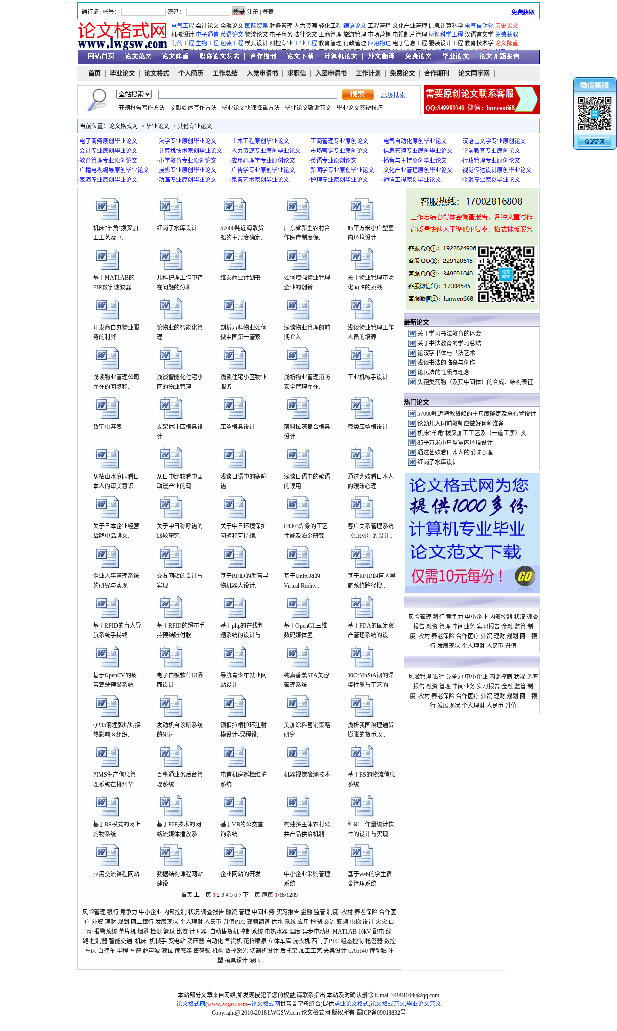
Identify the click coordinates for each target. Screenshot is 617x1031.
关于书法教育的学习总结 (449, 343)
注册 (252, 12)
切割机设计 (264, 951)
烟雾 (143, 931)
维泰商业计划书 (240, 278)
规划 (123, 922)
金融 (306, 912)
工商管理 (330, 34)
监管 (319, 912)
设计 (368, 922)
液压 (255, 960)
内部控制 (175, 912)
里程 (122, 951)
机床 (141, 941)
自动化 (214, 941)
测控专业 (281, 43)
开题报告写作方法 (142, 108)
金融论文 (231, 26)
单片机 (127, 931)
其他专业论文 (194, 126)
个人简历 (190, 73)
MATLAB (345, 931)
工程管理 (379, 26)
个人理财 (191, 922)
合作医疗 (467, 636)
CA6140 (358, 951)
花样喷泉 (255, 941)
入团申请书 (331, 73)
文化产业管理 (409, 26)
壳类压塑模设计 (368, 427)
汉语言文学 (479, 34)
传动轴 (378, 951)
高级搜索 (393, 95)
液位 (167, 951)
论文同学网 (474, 73)
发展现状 (166, 922)
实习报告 (287, 912)
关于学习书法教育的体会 (449, 333)
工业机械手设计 (368, 377)
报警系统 (105, 931)
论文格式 (156, 73)
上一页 (202, 895)
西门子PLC (325, 941)
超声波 (151, 951)
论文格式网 (123, 126)
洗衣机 (301, 941)
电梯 (355, 922)
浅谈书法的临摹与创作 (446, 362)
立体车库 (279, 941)
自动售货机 (224, 931)
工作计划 (368, 73)
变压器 (195, 941)
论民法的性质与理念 (443, 372)
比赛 (182, 931)
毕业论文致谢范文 (308, 108)
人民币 (213, 922)
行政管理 (354, 43)
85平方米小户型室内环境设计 (455, 443)
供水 (277, 922)
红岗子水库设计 (177, 228)
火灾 (381, 922)
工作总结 (225, 73)
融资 (231, 912)
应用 (303, 922)
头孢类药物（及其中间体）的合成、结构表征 (475, 382)
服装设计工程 (446, 43)
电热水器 (276, 931)
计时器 (198, 931)
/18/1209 (286, 895)
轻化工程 (330, 26)
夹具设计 (335, 951)
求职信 (296, 73)
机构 (218, 951)
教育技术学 (479, 43)
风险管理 (94, 912)
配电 (378, 931)
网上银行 (142, 922)
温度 (295, 931)
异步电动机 (316, 931)
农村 (347, 912)
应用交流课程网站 (116, 874)
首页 (94, 73)
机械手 (158, 941)
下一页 (251, 895)
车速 (135, 951)
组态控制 (352, 941)
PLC (240, 922)
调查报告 (212, 912)
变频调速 (258, 922)
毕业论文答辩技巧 (359, 108)
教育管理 (330, 43)
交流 (329, 922)
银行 (113, 912)
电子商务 (281, 34)
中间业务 (263, 912)
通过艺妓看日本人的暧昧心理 (455, 452)
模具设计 (256, 43)
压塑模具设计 (237, 427)
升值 (229, 922)
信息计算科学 (446, 26)
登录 (268, 12)
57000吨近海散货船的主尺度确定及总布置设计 (476, 414)
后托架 (288, 951)
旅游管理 (354, 34)
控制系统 (251, 931)
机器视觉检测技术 (307, 774)
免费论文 (402, 73)
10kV (364, 931)
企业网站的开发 (240, 874)
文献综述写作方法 (193, 108)
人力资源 (305, 26)
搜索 (358, 94)
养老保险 (365, 912)
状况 (194, 912)
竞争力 (128, 912)
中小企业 (150, 912)
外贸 (97, 922)
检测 (156, 931)
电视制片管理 (409, 34)
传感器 (183, 951)
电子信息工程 (409, 43)
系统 (290, 922)
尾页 (267, 895)
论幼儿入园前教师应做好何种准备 (460, 423)
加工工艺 (310, 951)
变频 (342, 922)
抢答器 (374, 941)
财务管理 (281, 26)
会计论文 (207, 26)
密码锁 (202, 951)
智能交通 (120, 941)
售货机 (233, 941)
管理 (244, 912)
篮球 (169, 931)
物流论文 (256, 34)
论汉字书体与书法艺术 (446, 353)
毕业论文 (122, 73)
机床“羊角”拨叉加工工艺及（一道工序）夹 (471, 433)
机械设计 (182, 34)
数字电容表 (107, 427)
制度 (332, 912)
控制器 (98, 941)
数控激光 (236, 951)
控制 (316, 922)
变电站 (177, 941)
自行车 (106, 951)
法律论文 (305, 34)
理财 (110, 922)
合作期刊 (436, 73)
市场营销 (379, 34)
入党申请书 (262, 73)
